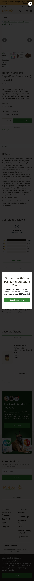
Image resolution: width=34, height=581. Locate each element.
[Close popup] (30, 4)
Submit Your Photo (17, 300)
